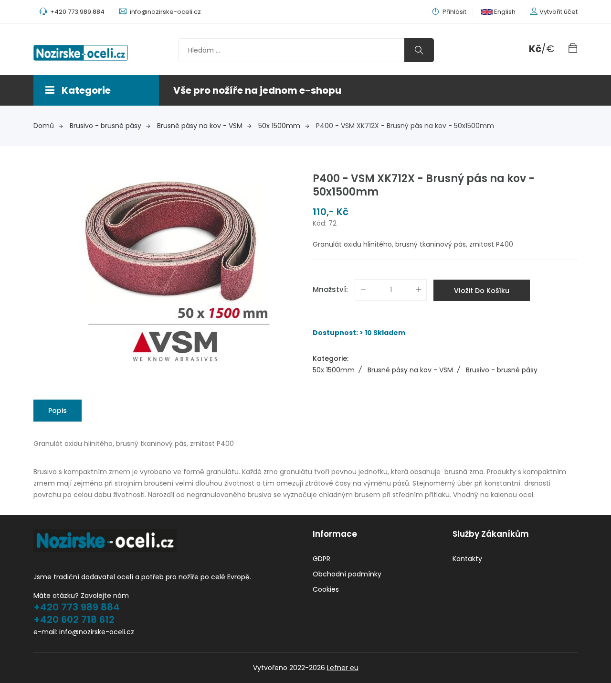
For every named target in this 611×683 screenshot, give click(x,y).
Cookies (326, 589)
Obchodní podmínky (347, 574)
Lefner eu (342, 667)
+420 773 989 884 (76, 607)
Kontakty (467, 559)
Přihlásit (453, 11)
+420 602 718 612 (74, 619)
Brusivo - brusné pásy (105, 125)
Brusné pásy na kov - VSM (199, 125)
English (504, 11)
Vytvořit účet (558, 11)
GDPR (321, 559)
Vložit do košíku (481, 290)
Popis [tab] (57, 410)
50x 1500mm (279, 125)
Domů (43, 125)
